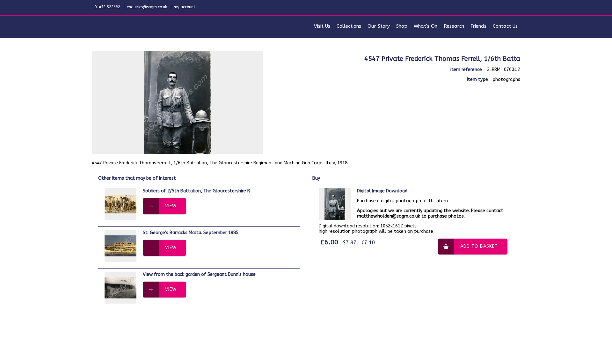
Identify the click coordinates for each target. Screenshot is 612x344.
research (454, 26)
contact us (505, 26)
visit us (322, 26)
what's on (425, 26)
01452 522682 (107, 7)
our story (379, 26)
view (171, 206)
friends (478, 26)
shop (401, 26)
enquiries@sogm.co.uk (147, 7)
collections (349, 26)
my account (184, 7)
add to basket (479, 246)
